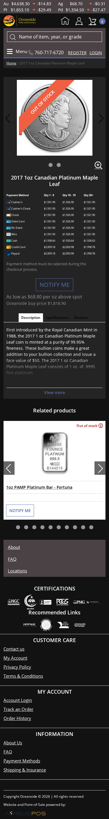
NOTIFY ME (54, 285)
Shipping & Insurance (24, 770)
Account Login (17, 700)
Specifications (57, 317)
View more (54, 392)
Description (30, 317)
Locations (17, 571)
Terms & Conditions (23, 676)
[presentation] (9, 468)
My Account (80, 21)
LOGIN (96, 52)
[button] (51, 165)
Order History (17, 718)
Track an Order (18, 709)
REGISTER (77, 52)
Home (66, 21)
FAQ (12, 559)
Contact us (13, 649)
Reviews (81, 317)
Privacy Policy (17, 667)
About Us (12, 743)
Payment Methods (21, 761)
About (14, 547)
